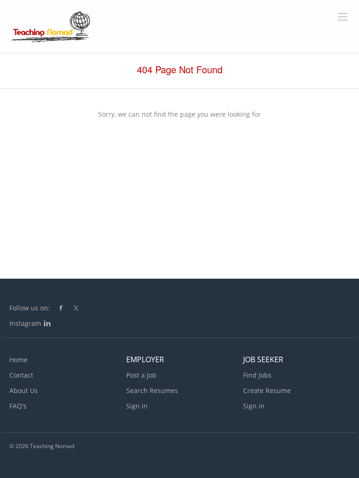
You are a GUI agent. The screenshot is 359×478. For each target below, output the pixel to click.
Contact (21, 375)
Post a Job (141, 375)
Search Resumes (152, 390)
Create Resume (267, 390)
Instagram (25, 323)
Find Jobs (257, 375)
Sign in (137, 405)
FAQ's (18, 405)
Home (18, 359)
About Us (23, 390)
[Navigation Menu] (342, 16)
